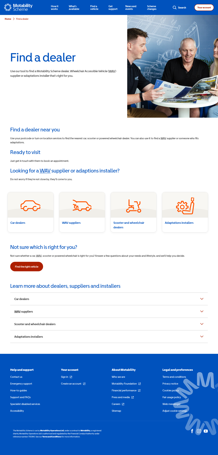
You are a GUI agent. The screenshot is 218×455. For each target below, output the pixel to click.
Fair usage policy (171, 397)
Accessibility (17, 410)
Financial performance (126, 390)
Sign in (66, 376)
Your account (204, 7)
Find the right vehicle (26, 266)
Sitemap (116, 410)
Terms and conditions (174, 376)
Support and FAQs (20, 397)
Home (8, 19)
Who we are (118, 376)
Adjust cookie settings (174, 410)
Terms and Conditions (51, 436)
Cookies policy (170, 390)
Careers (118, 403)
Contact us (16, 376)
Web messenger (171, 403)
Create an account (73, 383)
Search (182, 7)
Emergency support (21, 383)
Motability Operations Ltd (52, 430)
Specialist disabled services (25, 403)
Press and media (123, 397)
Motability (85, 430)
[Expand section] (202, 299)
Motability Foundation (126, 383)
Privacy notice (170, 383)
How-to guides (18, 390)
